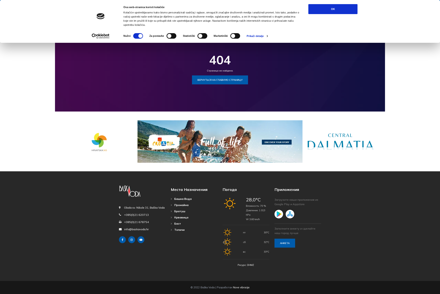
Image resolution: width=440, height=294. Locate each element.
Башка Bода (183, 198)
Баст (177, 223)
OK (333, 9)
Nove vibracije (241, 287)
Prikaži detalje (255, 36)
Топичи (179, 229)
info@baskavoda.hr (136, 229)
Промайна (181, 205)
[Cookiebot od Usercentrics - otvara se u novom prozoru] (101, 36)
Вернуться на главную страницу (220, 79)
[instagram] (131, 239)
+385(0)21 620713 (136, 215)
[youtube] (141, 239)
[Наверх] (429, 290)
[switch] (171, 36)
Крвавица (181, 217)
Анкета (285, 243)
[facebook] (122, 239)
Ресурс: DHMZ (246, 265)
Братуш (179, 211)
